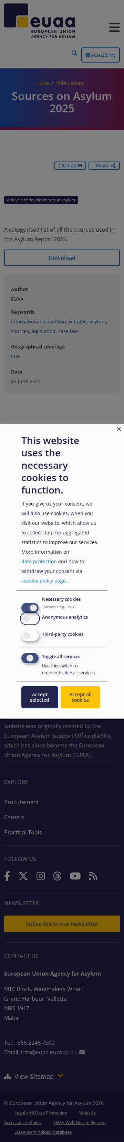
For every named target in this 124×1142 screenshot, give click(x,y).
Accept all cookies (80, 697)
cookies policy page (43, 580)
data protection (39, 561)
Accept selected (39, 697)
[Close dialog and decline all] (119, 427)
